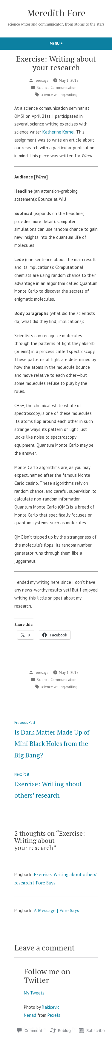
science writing (53, 94)
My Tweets (34, 993)
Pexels (53, 1015)
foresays (41, 80)
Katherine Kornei (58, 132)
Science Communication (56, 87)
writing (71, 94)
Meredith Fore (56, 13)
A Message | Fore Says (56, 910)
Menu (66, 43)
